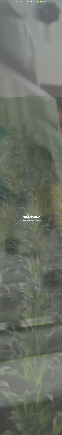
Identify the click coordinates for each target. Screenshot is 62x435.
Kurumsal (21, 1)
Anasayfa (17, 1)
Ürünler (26, 1)
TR (44, 1)
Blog (34, 1)
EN (45, 1)
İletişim (40, 1)
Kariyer (31, 1)
